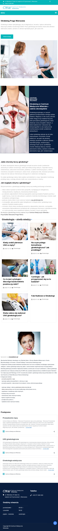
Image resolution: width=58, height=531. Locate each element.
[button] (15, 511)
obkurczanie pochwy (7, 389)
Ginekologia (17, 248)
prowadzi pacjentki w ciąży (8, 379)
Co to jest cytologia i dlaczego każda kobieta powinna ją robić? (13, 281)
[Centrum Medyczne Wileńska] (29, 7)
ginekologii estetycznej (21, 387)
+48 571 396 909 (9, 3)
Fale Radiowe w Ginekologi (43, 296)
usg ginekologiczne (37, 200)
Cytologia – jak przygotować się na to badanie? (41, 279)
